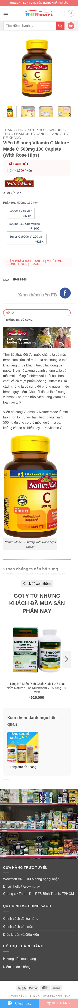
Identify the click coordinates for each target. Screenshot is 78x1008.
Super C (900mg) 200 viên (26, 239)
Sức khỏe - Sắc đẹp (46, 130)
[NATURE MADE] (20, 182)
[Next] (64, 69)
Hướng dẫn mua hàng (19, 959)
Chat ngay (23, 1003)
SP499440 (19, 279)
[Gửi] (60, 26)
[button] (5, 13)
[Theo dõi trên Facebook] (65, 293)
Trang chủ (13, 130)
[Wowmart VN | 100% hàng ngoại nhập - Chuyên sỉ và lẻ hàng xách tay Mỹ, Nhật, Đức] (39, 13)
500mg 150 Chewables (24, 226)
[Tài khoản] (71, 13)
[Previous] (10, 69)
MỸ (18, 193)
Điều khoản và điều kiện (21, 934)
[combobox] (29, 26)
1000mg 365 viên (20, 213)
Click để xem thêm (37, 583)
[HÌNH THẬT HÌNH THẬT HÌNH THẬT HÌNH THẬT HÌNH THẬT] (37, 69)
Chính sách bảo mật (18, 926)
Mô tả (10, 312)
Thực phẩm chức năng (24, 134)
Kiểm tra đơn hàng (17, 967)
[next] (66, 659)
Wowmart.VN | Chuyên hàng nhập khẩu (39, 2)
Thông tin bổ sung (19, 319)
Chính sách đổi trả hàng (20, 918)
